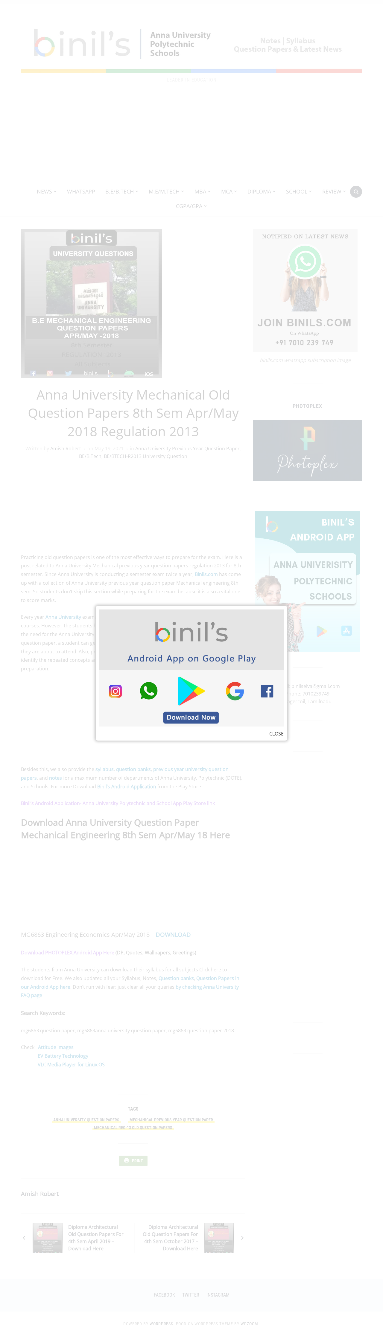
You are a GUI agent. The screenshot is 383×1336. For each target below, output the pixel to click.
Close (276, 733)
